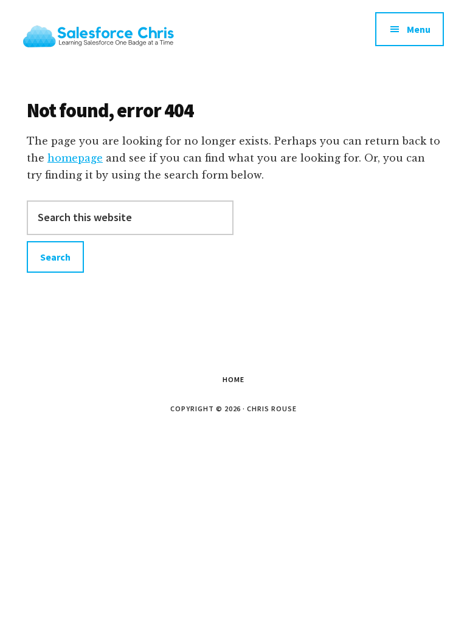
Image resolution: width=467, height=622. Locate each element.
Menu (419, 29)
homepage (75, 158)
